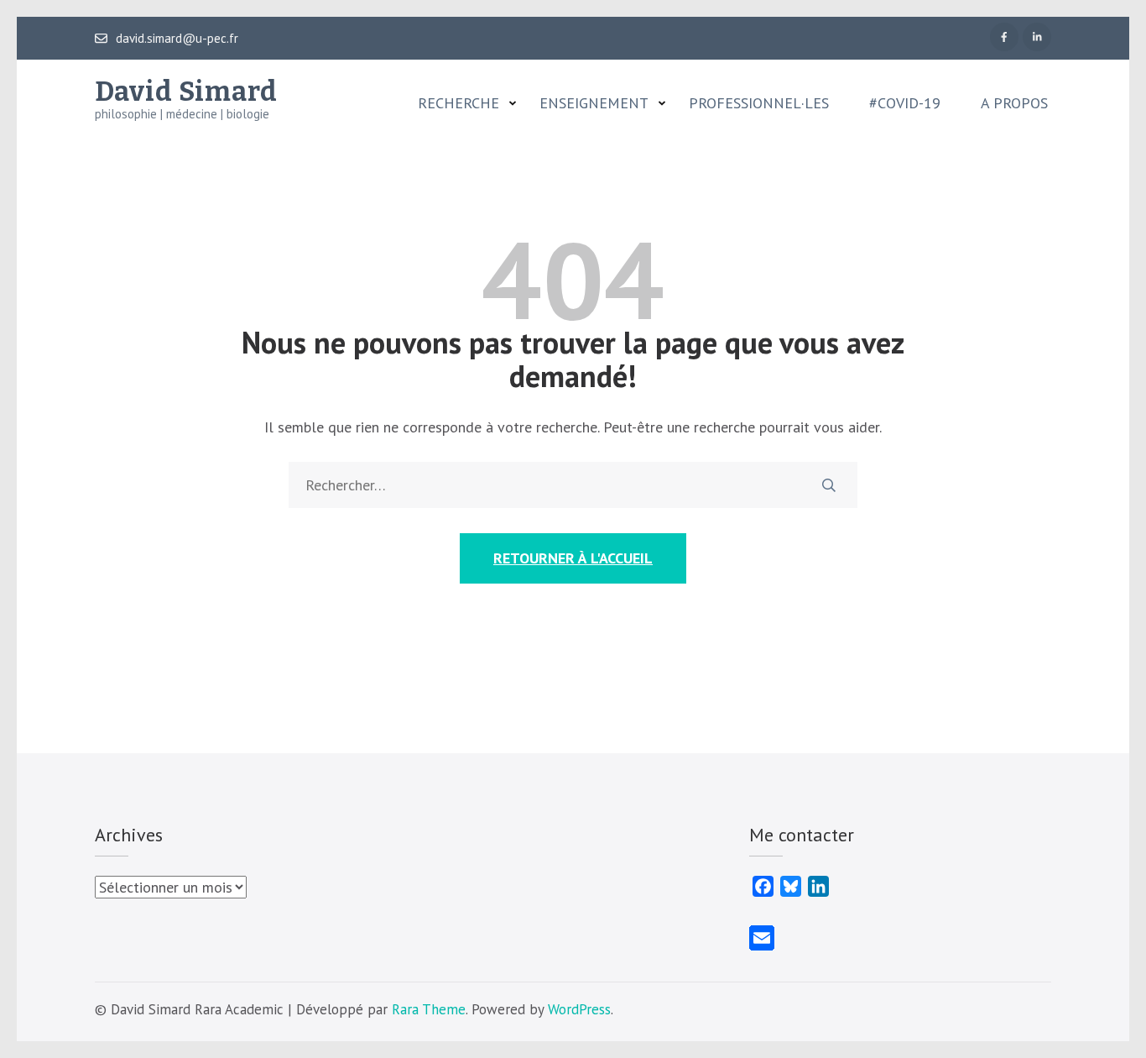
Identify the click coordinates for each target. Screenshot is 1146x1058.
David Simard (186, 91)
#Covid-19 (904, 103)
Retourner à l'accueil (573, 558)
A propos (1014, 103)
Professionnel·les (759, 103)
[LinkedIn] (1037, 37)
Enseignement (594, 103)
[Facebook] (1004, 37)
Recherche (458, 103)
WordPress (579, 1009)
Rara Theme (429, 1009)
